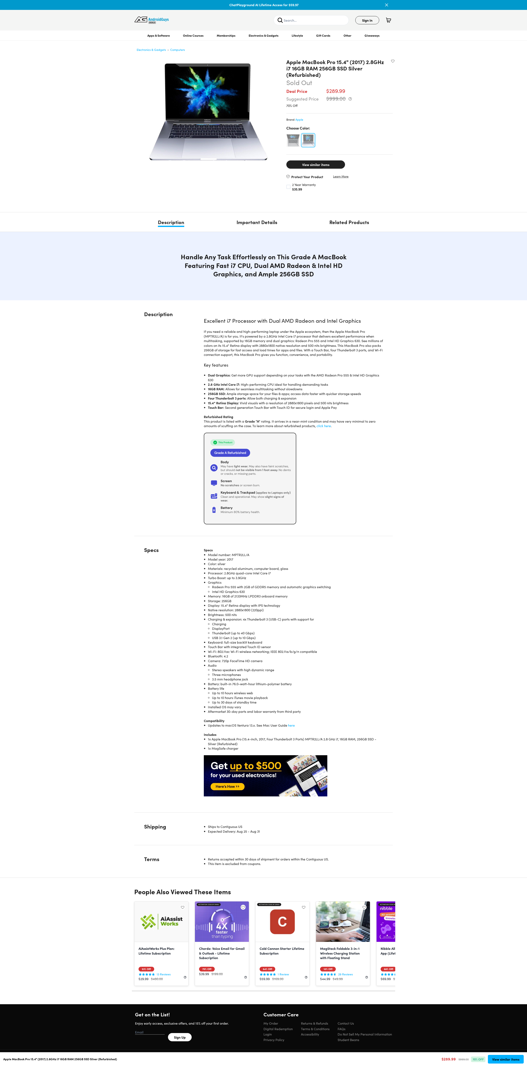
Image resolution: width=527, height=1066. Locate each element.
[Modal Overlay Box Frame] (263, 533)
